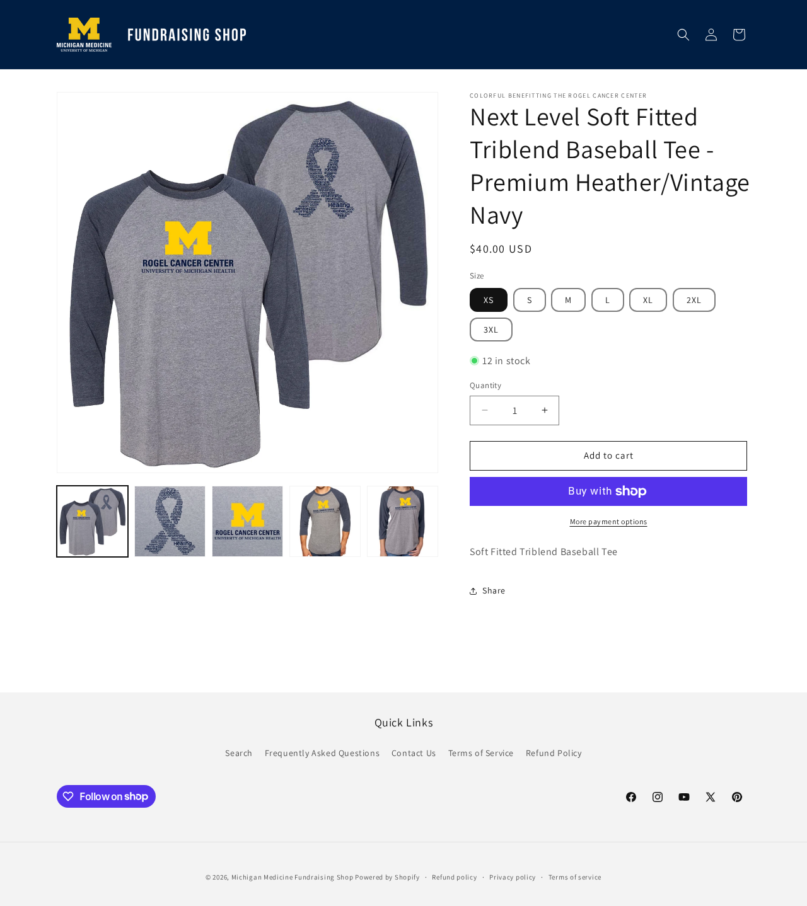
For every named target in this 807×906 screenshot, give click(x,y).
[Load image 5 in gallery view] (402, 521)
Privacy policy (512, 876)
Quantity (485, 385)
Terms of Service (481, 753)
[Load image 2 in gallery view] (170, 521)
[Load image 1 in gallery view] (92, 521)
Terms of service (575, 876)
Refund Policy (554, 753)
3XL (491, 329)
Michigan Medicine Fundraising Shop (292, 877)
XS (489, 300)
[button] (683, 35)
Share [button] (494, 590)
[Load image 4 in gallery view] (325, 521)
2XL (694, 300)
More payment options (608, 521)
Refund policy (454, 876)
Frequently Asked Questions (322, 753)
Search (239, 753)
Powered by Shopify (387, 877)
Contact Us (414, 753)
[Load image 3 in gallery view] (247, 521)
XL (648, 300)
